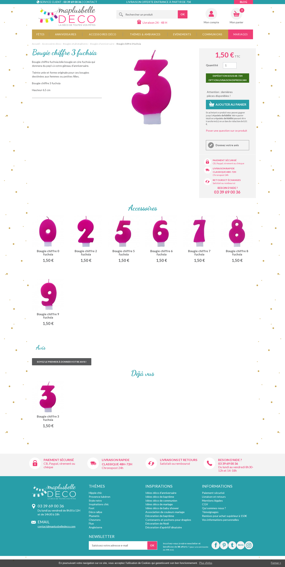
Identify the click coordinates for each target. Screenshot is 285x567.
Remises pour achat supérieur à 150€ (224, 516)
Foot (91, 508)
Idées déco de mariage (159, 504)
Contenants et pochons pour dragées (168, 519)
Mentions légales (212, 500)
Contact (90, 1)
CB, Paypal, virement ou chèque (228, 163)
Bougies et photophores (75, 43)
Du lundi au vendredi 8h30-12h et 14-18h (235, 468)
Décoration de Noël (157, 523)
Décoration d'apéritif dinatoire (163, 527)
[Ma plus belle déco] (67, 16)
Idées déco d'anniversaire (160, 492)
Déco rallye (95, 512)
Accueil (36, 43)
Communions (212, 34)
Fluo (91, 523)
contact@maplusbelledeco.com (56, 526)
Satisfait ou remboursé (224, 183)
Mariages (240, 34)
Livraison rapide (224, 168)
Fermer (275, 563)
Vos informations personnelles (220, 519)
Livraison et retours (214, 496)
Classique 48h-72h (224, 171)
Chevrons (95, 519)
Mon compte (211, 22)
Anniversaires (65, 34)
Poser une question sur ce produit (226, 130)
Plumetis (94, 516)
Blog (243, 1)
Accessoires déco (102, 34)
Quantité (212, 65)
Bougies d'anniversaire (102, 43)
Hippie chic (95, 492)
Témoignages (210, 512)
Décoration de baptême (159, 516)
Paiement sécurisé (225, 160)
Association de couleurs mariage (165, 512)
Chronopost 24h (221, 175)
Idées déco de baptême (159, 496)
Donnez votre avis (227, 145)
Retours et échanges (227, 180)
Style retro (95, 500)
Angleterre (95, 527)
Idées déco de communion (161, 500)
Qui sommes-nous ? (214, 508)
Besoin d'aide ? (228, 187)
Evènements (182, 34)
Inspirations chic (99, 504)
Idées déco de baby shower (162, 508)
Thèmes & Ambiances (145, 34)
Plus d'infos (205, 563)
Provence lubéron (99, 496)
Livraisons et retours (178, 460)
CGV (205, 504)
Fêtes (40, 34)
